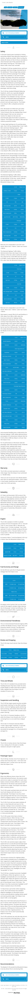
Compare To (15, 7)
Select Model (10, 7)
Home (5, 7)
